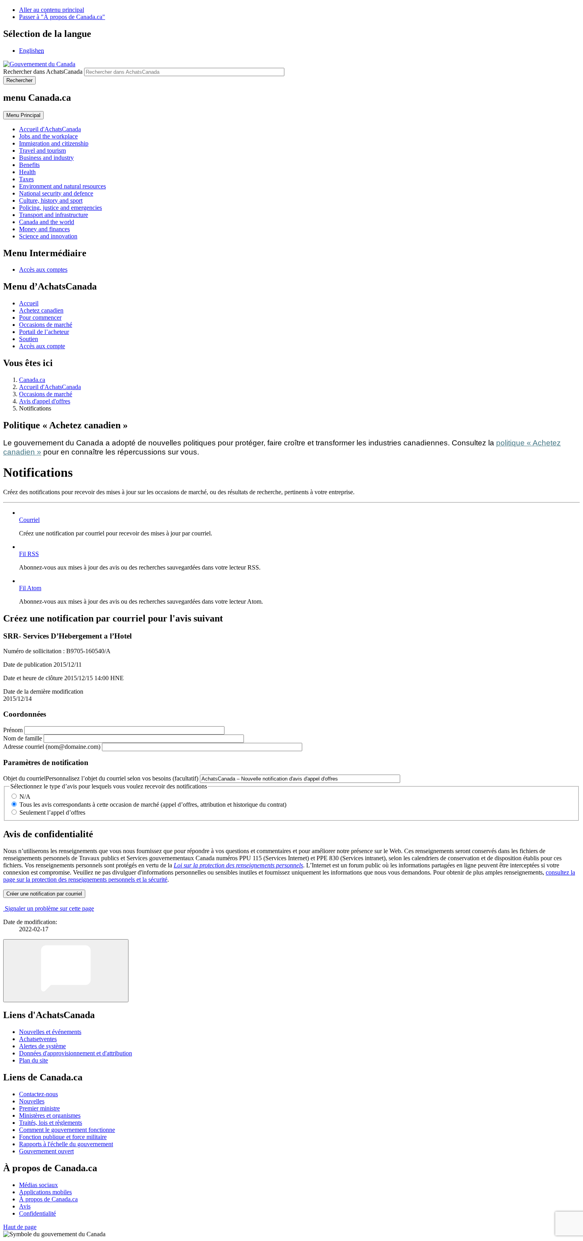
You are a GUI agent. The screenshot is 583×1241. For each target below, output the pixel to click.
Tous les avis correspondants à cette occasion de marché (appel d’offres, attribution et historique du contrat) (152, 804)
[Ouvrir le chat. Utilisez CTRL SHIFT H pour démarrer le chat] (65, 970)
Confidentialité (37, 1213)
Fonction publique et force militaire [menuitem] (63, 1137)
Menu (23, 115)
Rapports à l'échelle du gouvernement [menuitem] (66, 1144)
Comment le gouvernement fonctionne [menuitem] (67, 1129)
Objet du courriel (100, 778)
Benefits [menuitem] (29, 164)
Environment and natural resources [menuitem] (62, 186)
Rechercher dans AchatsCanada (42, 71)
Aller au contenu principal (51, 9)
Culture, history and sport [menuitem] (50, 200)
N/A (25, 796)
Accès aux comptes (43, 269)
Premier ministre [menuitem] (39, 1108)
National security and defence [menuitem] (56, 193)
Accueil (28, 303)
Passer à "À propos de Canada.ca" (62, 16)
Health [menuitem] (27, 172)
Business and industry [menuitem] (46, 157)
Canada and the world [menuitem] (46, 222)
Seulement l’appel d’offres (52, 812)
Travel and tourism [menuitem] (42, 150)
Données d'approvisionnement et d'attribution (75, 1053)
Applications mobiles (45, 1192)
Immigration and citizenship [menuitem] (53, 143)
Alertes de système (42, 1046)
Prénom (13, 730)
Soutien (28, 339)
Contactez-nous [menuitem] (38, 1094)
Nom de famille (22, 738)
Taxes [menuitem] (26, 179)
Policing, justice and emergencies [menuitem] (60, 207)
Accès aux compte (42, 346)
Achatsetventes (38, 1039)
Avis (25, 1206)
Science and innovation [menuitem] (48, 236)
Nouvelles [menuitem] (31, 1101)
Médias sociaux (38, 1185)
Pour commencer (40, 317)
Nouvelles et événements (50, 1031)
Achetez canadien (41, 310)
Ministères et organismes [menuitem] (50, 1115)
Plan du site (33, 1060)
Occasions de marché (45, 324)
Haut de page (19, 1227)
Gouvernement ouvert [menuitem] (46, 1151)
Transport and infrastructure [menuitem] (53, 214)
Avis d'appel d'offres (44, 401)
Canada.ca (32, 379)
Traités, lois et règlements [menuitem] (50, 1122)
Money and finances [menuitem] (44, 229)
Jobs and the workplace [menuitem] (48, 136)
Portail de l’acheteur (44, 331)
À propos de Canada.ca (48, 1199)
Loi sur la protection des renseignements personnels (238, 865)
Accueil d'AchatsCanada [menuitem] (50, 129)
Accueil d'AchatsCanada (50, 387)
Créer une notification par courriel (44, 894)
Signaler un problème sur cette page (49, 908)
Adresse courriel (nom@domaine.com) (51, 746)
